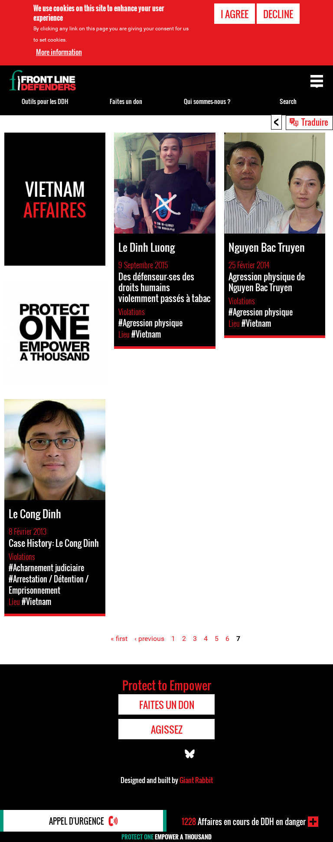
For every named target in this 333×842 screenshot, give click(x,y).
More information (59, 52)
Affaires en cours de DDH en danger (244, 821)
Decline (278, 14)
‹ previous (149, 638)
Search (288, 101)
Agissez (167, 729)
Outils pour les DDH (45, 101)
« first (119, 638)
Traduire (314, 122)
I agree (234, 14)
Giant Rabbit (196, 780)
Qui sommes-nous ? (207, 101)
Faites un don (126, 101)
